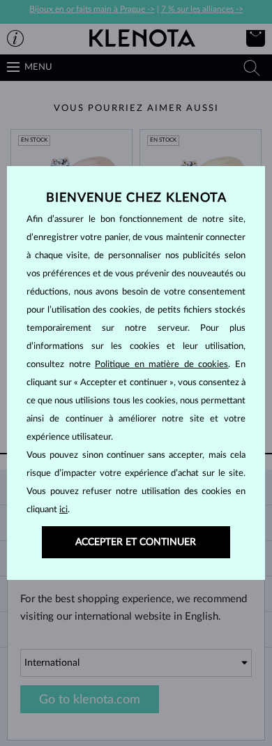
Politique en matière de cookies (161, 364)
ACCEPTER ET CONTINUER (135, 542)
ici (63, 509)
